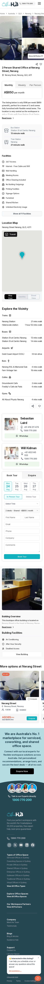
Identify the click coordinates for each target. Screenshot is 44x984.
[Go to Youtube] (21, 845)
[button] (22, 38)
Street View (33, 296)
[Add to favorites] (39, 406)
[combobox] (22, 503)
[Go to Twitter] (15, 845)
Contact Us (11, 950)
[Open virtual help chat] (38, 978)
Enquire (32, 718)
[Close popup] (38, 957)
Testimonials (12, 926)
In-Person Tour (13, 497)
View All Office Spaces (17, 896)
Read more (6, 118)
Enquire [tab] (32, 475)
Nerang (28, 13)
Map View (10, 296)
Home (2, 13)
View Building (22, 654)
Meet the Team (13, 922)
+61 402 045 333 (30, 453)
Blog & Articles (12, 936)
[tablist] (22, 84)
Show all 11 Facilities (22, 214)
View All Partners (14, 907)
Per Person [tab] (35, 85)
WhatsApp (23, 436)
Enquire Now (22, 771)
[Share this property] (32, 406)
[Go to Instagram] (9, 845)
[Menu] (39, 3)
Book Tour (22, 557)
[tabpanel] (22, 93)
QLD (20, 13)
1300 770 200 (30, 430)
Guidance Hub (12, 940)
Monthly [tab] (9, 85)
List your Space (13, 954)
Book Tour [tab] (12, 475)
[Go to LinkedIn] (26, 845)
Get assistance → (15, 971)
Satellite (22, 297)
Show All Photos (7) (36, 56)
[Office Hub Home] (10, 4)
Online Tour (31, 497)
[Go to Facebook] (32, 845)
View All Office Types (16, 886)
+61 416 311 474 (31, 427)
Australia (11, 13)
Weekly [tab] (22, 85)
